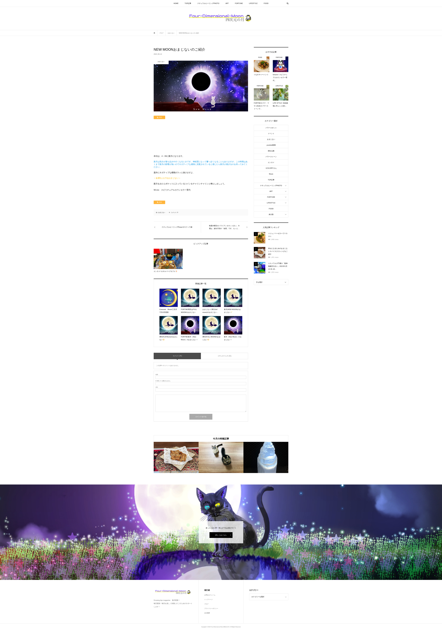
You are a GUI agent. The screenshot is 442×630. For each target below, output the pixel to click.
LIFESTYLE (253, 3)
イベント (271, 133)
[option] (176, 457)
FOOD (266, 3)
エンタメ (271, 162)
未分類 (271, 214)
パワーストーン (271, 157)
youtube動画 (271, 145)
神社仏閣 (271, 151)
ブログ (206, 604)
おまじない (161, 212)
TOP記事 (188, 3)
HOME (176, 3)
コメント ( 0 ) (177, 356)
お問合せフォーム (209, 595)
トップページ (208, 599)
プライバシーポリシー (211, 608)
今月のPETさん (271, 168)
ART (227, 3)
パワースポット (271, 128)
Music (271, 174)
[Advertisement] (201, 137)
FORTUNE (239, 3)
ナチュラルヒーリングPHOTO (208, 3)
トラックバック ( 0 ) (224, 356)
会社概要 (207, 613)
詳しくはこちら (221, 535)
